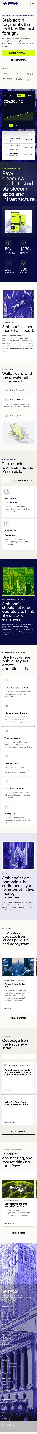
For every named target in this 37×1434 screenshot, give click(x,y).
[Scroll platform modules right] (8, 480)
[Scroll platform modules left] (4, 480)
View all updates (18, 1018)
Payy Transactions (9, 1363)
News (4, 1409)
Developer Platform (9, 1381)
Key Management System (12, 1366)
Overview (5, 1328)
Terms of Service (8, 1425)
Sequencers (6, 1350)
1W (6, 125)
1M (11, 125)
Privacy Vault (7, 1341)
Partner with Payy (17, 53)
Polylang (5, 1360)
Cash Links (6, 1316)
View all (30, 134)
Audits (4, 1419)
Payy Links (6, 1369)
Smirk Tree (6, 1357)
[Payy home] (15, 3)
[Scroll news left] (10, 1056)
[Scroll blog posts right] (27, 1174)
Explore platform (18, 60)
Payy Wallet (6, 1310)
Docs (4, 1384)
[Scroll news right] (27, 1056)
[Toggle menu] (32, 3)
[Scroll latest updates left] (10, 952)
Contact (5, 1422)
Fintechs (5, 1391)
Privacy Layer (7, 1338)
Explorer (5, 1388)
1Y (16, 125)
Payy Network (7, 1331)
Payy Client (6, 1373)
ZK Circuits (6, 1354)
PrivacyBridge (7, 1344)
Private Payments (9, 1319)
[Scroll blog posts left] (10, 1174)
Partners (5, 1415)
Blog (4, 1412)
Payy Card (6, 1313)
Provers (5, 1347)
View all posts (18, 1233)
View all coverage (18, 1132)
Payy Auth (6, 1334)
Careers (5, 1406)
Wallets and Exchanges (11, 1394)
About (4, 1403)
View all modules (21, 480)
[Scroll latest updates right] (27, 952)
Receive (29, 95)
